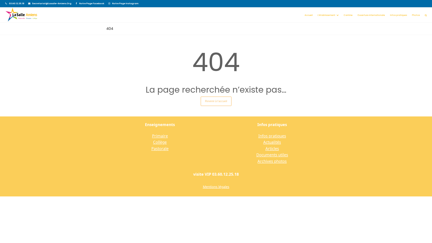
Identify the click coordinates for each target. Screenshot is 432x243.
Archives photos (272, 161)
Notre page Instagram (125, 3)
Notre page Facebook (91, 3)
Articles (272, 148)
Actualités (272, 142)
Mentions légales (216, 186)
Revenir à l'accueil (216, 101)
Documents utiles (272, 154)
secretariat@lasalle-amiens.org (51, 3)
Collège (160, 142)
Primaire (160, 136)
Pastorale (160, 148)
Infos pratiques (272, 136)
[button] (426, 15)
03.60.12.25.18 (16, 3)
